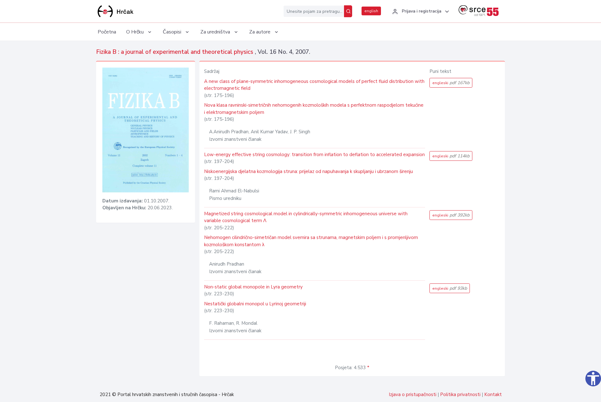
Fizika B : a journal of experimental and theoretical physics (175, 52)
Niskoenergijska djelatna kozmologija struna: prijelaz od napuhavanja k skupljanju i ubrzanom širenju (308, 171)
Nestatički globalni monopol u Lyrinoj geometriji (255, 304)
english (371, 10)
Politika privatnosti (460, 394)
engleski (451, 83)
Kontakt (493, 394)
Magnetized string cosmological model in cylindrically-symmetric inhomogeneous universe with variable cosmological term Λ (306, 217)
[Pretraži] (348, 11)
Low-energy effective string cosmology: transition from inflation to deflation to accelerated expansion (314, 154)
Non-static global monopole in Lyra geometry (253, 287)
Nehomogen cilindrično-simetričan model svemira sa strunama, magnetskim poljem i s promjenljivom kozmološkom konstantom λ (311, 241)
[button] (420, 11)
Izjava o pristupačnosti (412, 394)
